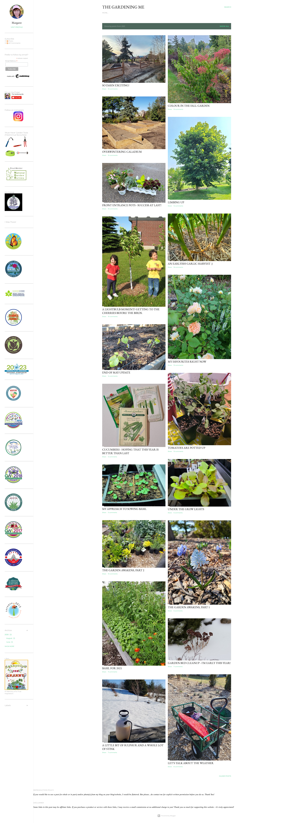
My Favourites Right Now (187, 361)
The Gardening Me (123, 7)
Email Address (11, 61)
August (10, 638)
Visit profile (17, 27)
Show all (224, 26)
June (9, 642)
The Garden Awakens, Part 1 (189, 607)
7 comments (178, 666)
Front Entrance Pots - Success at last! (131, 205)
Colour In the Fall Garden (189, 105)
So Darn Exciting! (115, 85)
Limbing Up (176, 202)
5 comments (112, 457)
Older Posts (225, 776)
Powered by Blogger (168, 816)
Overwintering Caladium (122, 151)
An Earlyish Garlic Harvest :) (190, 263)
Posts (10, 41)
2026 (8, 634)
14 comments (113, 376)
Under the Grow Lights (186, 509)
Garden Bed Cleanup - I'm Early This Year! (199, 663)
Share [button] (104, 89)
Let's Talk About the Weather (191, 763)
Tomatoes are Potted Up (186, 448)
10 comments (113, 89)
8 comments (178, 767)
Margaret (17, 22)
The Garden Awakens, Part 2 (123, 570)
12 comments (178, 206)
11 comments (112, 672)
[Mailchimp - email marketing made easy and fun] (18, 78)
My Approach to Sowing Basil (124, 509)
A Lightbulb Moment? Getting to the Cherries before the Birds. (130, 311)
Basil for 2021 (112, 668)
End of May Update (116, 372)
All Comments (14, 43)
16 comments (178, 267)
